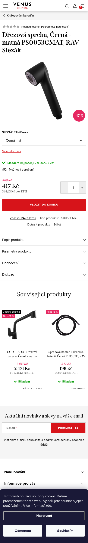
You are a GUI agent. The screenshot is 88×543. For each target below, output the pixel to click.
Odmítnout (23, 530)
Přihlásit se (68, 428)
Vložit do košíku (44, 205)
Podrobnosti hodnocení (55, 26)
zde (48, 505)
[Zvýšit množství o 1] (82, 187)
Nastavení (44, 515)
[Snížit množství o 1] (64, 187)
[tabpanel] (22, 348)
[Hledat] (67, 5)
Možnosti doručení (21, 169)
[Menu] (5, 5)
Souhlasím (65, 530)
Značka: (23, 218)
